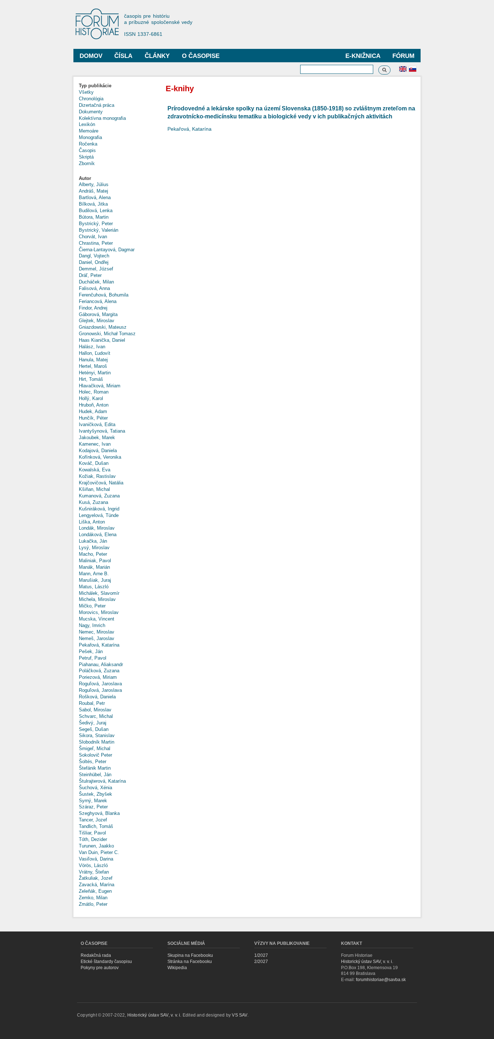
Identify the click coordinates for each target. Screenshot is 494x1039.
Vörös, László (93, 865)
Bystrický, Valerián (98, 230)
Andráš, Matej (93, 191)
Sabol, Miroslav (95, 709)
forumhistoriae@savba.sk (381, 979)
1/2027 (261, 955)
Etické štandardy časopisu (106, 961)
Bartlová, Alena (95, 197)
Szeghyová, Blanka (99, 813)
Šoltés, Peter (92, 761)
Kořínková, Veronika (100, 457)
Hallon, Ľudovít (94, 353)
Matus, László (93, 586)
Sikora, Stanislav (97, 735)
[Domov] (100, 24)
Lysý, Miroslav (94, 547)
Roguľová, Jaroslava (100, 683)
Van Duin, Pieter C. (99, 852)
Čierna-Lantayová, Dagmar (107, 249)
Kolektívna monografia (102, 118)
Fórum (403, 55)
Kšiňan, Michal (94, 489)
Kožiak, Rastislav (97, 476)
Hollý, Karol (91, 398)
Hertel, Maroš (93, 366)
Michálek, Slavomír (99, 593)
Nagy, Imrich (92, 625)
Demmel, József (96, 269)
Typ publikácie (95, 85)
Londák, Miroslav (97, 528)
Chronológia (91, 98)
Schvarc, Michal (96, 716)
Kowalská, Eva (94, 469)
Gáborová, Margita (98, 314)
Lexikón (87, 124)
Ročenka (88, 144)
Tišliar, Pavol (92, 833)
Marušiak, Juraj (95, 580)
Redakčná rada (96, 955)
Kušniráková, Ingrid (99, 509)
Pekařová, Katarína (99, 645)
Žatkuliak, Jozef (95, 878)
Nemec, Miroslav (96, 632)
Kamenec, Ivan (95, 444)
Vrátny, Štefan (94, 872)
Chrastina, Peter (96, 243)
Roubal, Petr (92, 703)
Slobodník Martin (96, 742)
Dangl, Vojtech (94, 255)
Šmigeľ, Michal (94, 748)
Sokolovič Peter (95, 755)
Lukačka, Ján (93, 541)
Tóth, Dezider (93, 839)
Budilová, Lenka (95, 210)
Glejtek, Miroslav (96, 320)
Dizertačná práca (96, 105)
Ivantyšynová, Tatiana (102, 431)
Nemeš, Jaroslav (96, 638)
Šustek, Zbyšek (95, 794)
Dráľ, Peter (90, 275)
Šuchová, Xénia (95, 787)
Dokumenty (91, 111)
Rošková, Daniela (97, 696)
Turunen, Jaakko (96, 846)
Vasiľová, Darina (96, 859)
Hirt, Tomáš (91, 379)
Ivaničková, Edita (97, 424)
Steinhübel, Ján (95, 774)
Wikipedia (177, 967)
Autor (85, 178)
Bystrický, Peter (96, 223)
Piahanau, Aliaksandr (101, 664)
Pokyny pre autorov (100, 967)
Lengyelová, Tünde (99, 515)
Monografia (90, 137)
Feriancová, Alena (97, 301)
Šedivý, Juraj (92, 722)
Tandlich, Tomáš (96, 826)
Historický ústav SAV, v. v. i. (367, 961)
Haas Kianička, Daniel (102, 340)
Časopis (87, 150)
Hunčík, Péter (93, 418)
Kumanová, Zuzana (99, 496)
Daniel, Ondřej (93, 262)
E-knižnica (362, 55)
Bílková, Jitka (93, 204)
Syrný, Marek (93, 800)
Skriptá (86, 157)
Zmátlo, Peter (93, 904)
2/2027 (261, 961)
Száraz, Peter (93, 806)
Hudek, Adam (93, 411)
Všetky (86, 92)
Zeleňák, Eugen (95, 891)
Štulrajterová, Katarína (102, 781)
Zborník (87, 163)
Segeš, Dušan (93, 729)
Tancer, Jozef (93, 820)
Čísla (123, 55)
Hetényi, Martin (95, 372)
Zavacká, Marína (96, 884)
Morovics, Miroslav (99, 612)
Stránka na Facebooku (189, 961)
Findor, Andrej (93, 308)
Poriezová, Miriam (98, 677)
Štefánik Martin (95, 768)
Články (157, 55)
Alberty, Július (93, 184)
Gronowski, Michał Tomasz (107, 333)
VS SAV (239, 1015)
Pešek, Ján (91, 651)
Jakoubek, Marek (97, 437)
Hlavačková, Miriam (99, 385)
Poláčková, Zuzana (99, 670)
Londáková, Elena (97, 534)
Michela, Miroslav (97, 599)
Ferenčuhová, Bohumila (103, 295)
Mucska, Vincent (96, 619)
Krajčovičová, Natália (101, 482)
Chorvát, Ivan (93, 236)
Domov (91, 55)
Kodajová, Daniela (98, 450)
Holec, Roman (93, 392)
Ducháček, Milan (96, 282)
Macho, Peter (93, 554)
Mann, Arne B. (94, 573)
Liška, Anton (92, 522)
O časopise (201, 55)
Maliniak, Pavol (95, 560)
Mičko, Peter (92, 606)
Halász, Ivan (92, 346)
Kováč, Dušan (93, 463)
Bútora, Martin (93, 217)
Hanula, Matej (93, 359)
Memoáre (88, 131)
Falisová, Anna (94, 288)
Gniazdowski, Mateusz (103, 327)
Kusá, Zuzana (93, 502)
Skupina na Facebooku (190, 955)
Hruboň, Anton (93, 405)
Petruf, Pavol (92, 658)
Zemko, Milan (93, 897)
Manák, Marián (94, 567)
